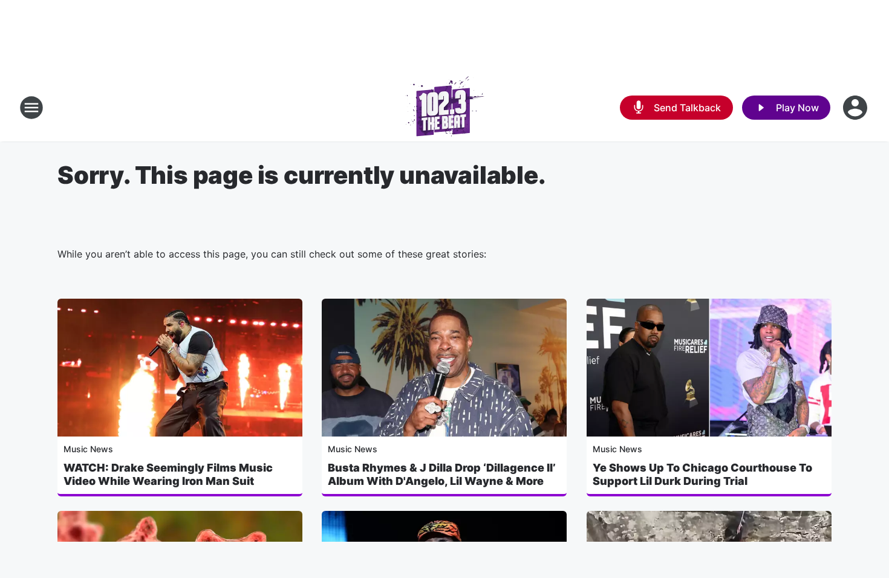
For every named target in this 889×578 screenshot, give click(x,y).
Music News (88, 449)
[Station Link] (444, 107)
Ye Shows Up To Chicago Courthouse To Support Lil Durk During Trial (702, 474)
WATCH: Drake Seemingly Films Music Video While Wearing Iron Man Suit (168, 474)
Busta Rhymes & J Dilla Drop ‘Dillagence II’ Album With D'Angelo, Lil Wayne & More (442, 474)
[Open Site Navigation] (31, 108)
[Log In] (856, 108)
